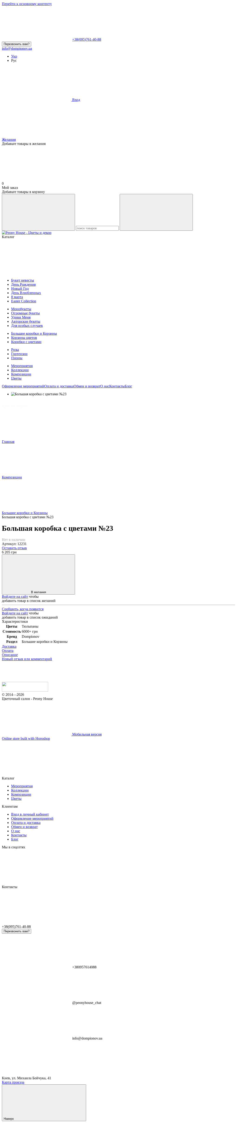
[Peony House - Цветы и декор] (25, 690)
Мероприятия (22, 366)
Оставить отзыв (14, 548)
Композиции (21, 374)
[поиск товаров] (38, 212)
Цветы (16, 378)
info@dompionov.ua (17, 48)
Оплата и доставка (59, 386)
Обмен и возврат (87, 386)
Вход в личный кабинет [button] (30, 814)
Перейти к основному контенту (27, 4)
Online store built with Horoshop (26, 738)
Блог (128, 386)
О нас (104, 386)
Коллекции (20, 370)
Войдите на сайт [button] (15, 596)
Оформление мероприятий (23, 386)
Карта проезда (13, 1082)
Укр (14, 56)
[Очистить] (156, 212)
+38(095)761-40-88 (86, 39)
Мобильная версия (86, 734)
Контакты (117, 386)
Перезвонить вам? (16, 44)
